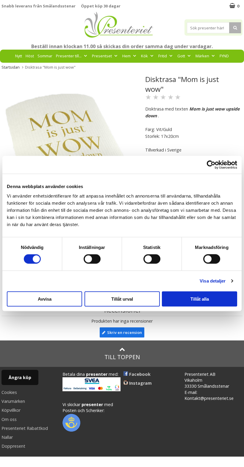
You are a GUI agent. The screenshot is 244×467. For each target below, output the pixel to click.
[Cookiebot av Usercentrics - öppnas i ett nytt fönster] (211, 164)
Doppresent (13, 446)
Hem (126, 56)
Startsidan (10, 67)
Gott (181, 56)
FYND (224, 56)
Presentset (102, 56)
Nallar (7, 437)
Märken (202, 56)
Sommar (44, 56)
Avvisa (44, 298)
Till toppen (122, 357)
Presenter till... (69, 56)
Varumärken (13, 401)
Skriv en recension (123, 332)
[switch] (92, 259)
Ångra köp (20, 377)
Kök (144, 56)
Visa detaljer (213, 280)
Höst (30, 56)
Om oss (9, 419)
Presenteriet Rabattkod (24, 428)
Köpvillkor (11, 410)
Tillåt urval (122, 298)
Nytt (18, 56)
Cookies (9, 392)
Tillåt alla (199, 298)
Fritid (162, 56)
